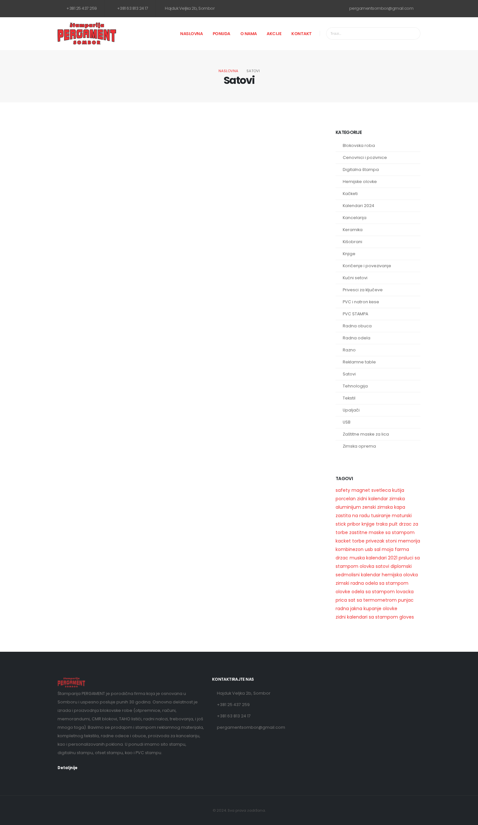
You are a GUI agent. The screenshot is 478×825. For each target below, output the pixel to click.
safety (343, 490)
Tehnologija (355, 386)
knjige (368, 524)
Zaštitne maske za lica (366, 434)
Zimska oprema (359, 446)
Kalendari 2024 (358, 205)
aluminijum (348, 507)
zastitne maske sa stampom (382, 532)
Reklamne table (359, 362)
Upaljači (351, 410)
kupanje (372, 608)
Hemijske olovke (360, 181)
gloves (406, 617)
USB (347, 422)
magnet (361, 490)
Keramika (353, 229)
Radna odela (356, 338)
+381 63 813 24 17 (132, 8)
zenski (369, 507)
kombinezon (350, 549)
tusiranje (381, 515)
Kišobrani (352, 241)
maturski (402, 515)
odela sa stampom (373, 591)
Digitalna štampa (361, 169)
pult (393, 524)
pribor (353, 524)
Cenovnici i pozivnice (365, 157)
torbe (358, 541)
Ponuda (221, 34)
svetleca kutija (387, 490)
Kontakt (301, 34)
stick (341, 524)
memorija (409, 541)
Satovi (349, 374)
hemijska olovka (400, 574)
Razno (349, 350)
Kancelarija (354, 217)
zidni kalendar (372, 498)
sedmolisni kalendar (358, 574)
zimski (342, 583)
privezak (375, 541)
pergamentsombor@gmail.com (380, 8)
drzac (342, 558)
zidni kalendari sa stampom (367, 617)
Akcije (274, 34)
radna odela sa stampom (379, 583)
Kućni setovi (355, 278)
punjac (406, 600)
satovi (382, 566)
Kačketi (350, 193)
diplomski (401, 566)
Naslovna (191, 34)
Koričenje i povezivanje (367, 265)
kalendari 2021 (381, 558)
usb (369, 549)
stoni (391, 541)
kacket (343, 541)
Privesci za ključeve (363, 290)
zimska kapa (391, 507)
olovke (343, 591)
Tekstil (349, 398)
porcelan (346, 498)
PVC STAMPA (355, 314)
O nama (248, 34)
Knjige (349, 253)
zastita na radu (353, 515)
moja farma (395, 549)
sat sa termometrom (372, 600)
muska (357, 558)
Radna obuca (357, 326)
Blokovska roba (359, 145)
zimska (397, 498)
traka (382, 524)
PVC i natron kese (361, 302)
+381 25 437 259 (81, 8)
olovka (367, 566)
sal (377, 549)
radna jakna (349, 608)
